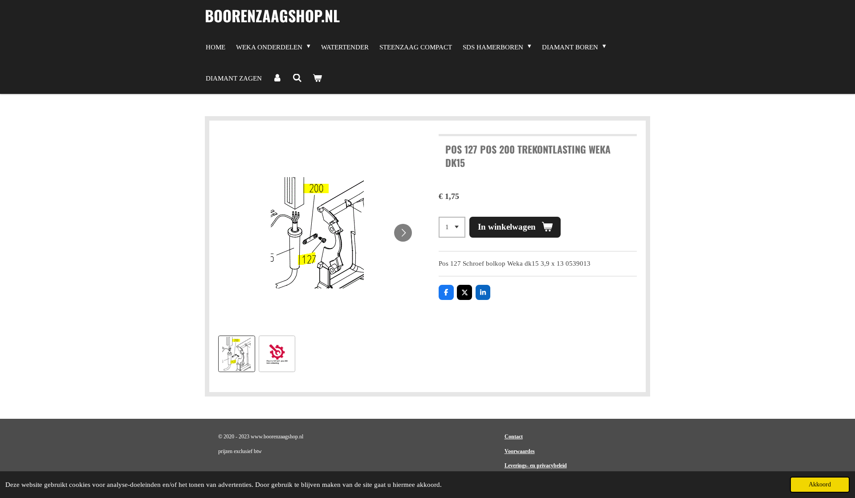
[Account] (277, 78)
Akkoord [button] (820, 484)
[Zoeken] (297, 78)
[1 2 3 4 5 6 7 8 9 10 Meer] (452, 227)
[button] (236, 354)
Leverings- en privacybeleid (536, 465)
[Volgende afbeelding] (403, 233)
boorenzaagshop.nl (272, 15)
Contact (514, 436)
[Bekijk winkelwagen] (317, 78)
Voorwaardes (520, 451)
